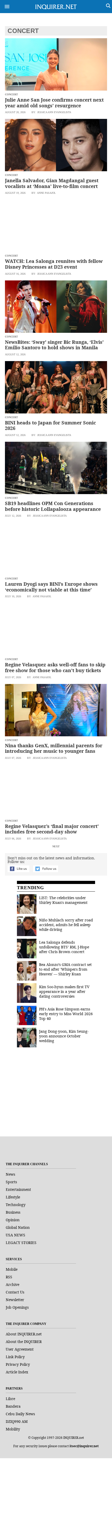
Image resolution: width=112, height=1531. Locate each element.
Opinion (13, 1219)
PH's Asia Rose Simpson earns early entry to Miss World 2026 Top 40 (66, 1014)
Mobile (11, 1269)
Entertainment (18, 1189)
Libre (10, 1398)
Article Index (17, 1371)
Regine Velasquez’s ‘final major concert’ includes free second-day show (52, 829)
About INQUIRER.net (24, 1333)
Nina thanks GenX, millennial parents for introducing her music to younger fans (53, 748)
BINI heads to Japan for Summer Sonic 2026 (50, 425)
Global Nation (18, 1227)
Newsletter (15, 1299)
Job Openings (17, 1307)
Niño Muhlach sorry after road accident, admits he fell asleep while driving (66, 925)
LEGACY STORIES (21, 1242)
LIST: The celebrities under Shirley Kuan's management (63, 900)
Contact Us (15, 1292)
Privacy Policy (18, 1364)
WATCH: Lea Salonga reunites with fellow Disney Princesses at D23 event (54, 264)
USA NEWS (15, 1234)
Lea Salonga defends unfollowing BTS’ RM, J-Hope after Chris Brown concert (64, 947)
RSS (9, 1276)
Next (56, 846)
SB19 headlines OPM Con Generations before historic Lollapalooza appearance (53, 506)
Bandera (13, 1406)
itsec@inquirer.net (84, 1446)
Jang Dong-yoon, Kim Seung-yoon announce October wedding (64, 1036)
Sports (11, 1181)
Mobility (13, 1429)
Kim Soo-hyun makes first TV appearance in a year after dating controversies (64, 991)
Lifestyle (13, 1197)
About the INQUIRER (24, 1341)
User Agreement (20, 1349)
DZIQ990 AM (17, 1421)
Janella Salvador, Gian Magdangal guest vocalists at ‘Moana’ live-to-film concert (51, 183)
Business (13, 1212)
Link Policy (15, 1356)
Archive (12, 1284)
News (10, 1174)
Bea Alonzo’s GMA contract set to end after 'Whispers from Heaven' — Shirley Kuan (65, 969)
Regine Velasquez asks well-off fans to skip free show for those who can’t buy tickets (55, 667)
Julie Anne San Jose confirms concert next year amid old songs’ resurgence (54, 103)
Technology (16, 1204)
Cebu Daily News (20, 1413)
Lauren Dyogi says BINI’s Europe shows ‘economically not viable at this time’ (51, 587)
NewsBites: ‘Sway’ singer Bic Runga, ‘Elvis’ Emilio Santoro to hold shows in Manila (54, 345)
